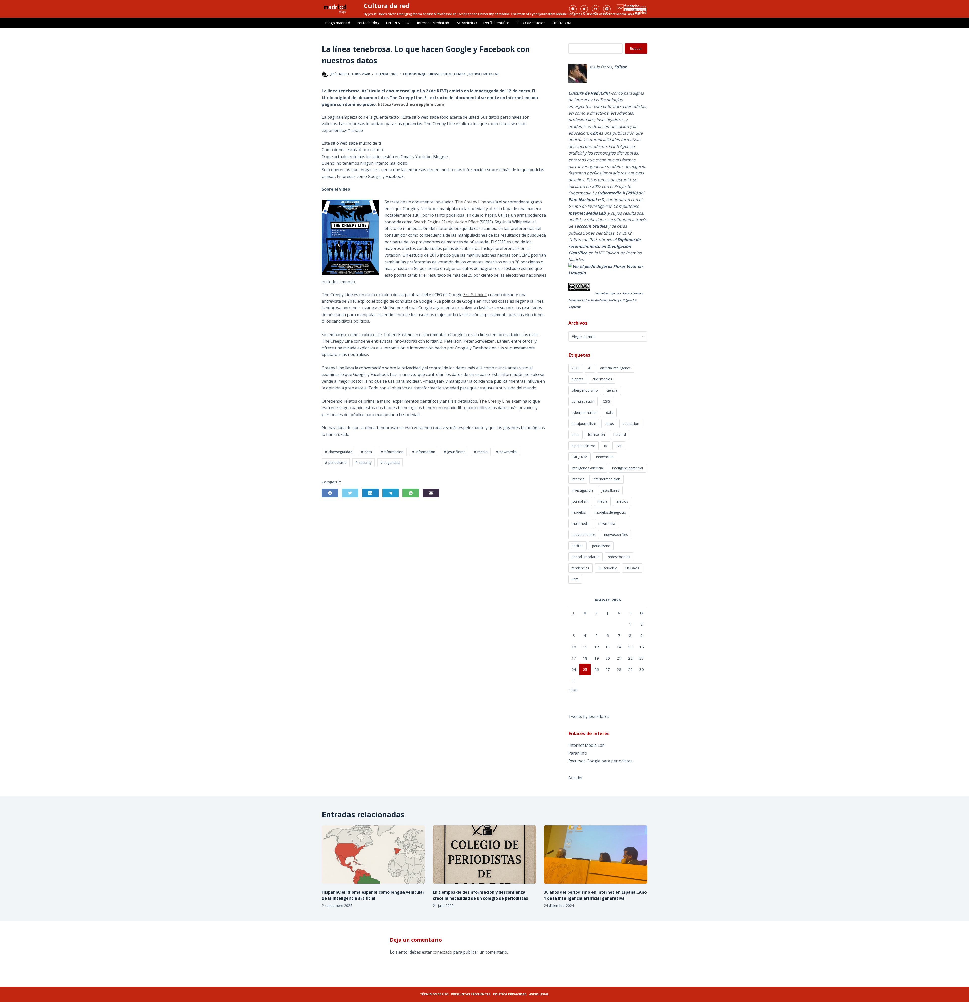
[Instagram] (607, 9)
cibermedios (602, 379)
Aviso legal (539, 994)
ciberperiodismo (585, 390)
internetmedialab (606, 479)
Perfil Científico (496, 22)
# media (481, 451)
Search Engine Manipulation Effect (446, 222)
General (460, 74)
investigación (582, 490)
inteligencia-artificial (588, 468)
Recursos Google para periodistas (600, 761)
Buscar (636, 48)
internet (578, 479)
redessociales (619, 556)
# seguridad (390, 462)
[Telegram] (390, 493)
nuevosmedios (584, 534)
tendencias (580, 568)
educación (631, 423)
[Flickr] (595, 9)
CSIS (606, 401)
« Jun (573, 689)
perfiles (577, 545)
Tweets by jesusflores (588, 716)
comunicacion (583, 401)
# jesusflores (454, 451)
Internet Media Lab (484, 74)
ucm (575, 579)
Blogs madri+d (337, 22)
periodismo (601, 545)
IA (605, 445)
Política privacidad (510, 994)
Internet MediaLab (433, 22)
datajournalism (584, 423)
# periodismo (336, 462)
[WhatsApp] (410, 493)
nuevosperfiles (616, 534)
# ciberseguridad (338, 451)
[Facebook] (573, 9)
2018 (576, 368)
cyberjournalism (585, 412)
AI (589, 368)
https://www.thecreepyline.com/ (411, 104)
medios (622, 501)
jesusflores (610, 490)
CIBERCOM (561, 22)
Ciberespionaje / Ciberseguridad (428, 74)
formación (596, 434)
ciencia (611, 390)
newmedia (606, 523)
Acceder (575, 777)
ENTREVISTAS (398, 22)
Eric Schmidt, (475, 294)
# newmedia (506, 451)
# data (366, 451)
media (602, 501)
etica (575, 434)
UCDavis (632, 568)
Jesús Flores (601, 67)
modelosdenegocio (610, 512)
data (609, 412)
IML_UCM (579, 456)
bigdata (578, 379)
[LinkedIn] (370, 493)
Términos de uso (434, 994)
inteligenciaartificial (627, 468)
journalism (580, 501)
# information (423, 451)
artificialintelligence (615, 368)
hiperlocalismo (583, 445)
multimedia (581, 523)
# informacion (391, 451)
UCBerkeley (607, 568)
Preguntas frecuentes (470, 994)
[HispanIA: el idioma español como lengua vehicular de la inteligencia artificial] (373, 854)
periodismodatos (585, 556)
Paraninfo (577, 753)
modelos (579, 512)
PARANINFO (466, 22)
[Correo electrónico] (431, 493)
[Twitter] (584, 9)
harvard (619, 434)
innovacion (605, 456)
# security (363, 462)
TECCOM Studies (530, 22)
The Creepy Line (470, 202)
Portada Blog (368, 22)
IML (619, 445)
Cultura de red (387, 5)
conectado (442, 952)
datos (609, 423)
